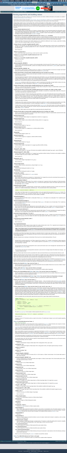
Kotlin (36, 3)
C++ (28, 3)
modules (62, 11)
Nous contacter (20, 451)
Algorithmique (15, 3)
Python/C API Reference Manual (18, 11)
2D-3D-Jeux (20, 3)
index (65, 11)
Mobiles (44, 2)
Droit (49, 0)
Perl (45, 3)
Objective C (40, 3)
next (59, 11)
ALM (19, 2)
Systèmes (47, 2)
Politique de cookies (46, 451)
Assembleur (24, 3)
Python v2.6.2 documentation (7, 11)
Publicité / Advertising (33, 451)
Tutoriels (17, 0)
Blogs (25, 0)
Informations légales (40, 451)
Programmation (35, 2)
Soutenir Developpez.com (26, 451)
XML (57, 3)
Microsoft (22, 2)
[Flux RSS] (63, 5)
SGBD (39, 2)
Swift (53, 3)
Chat (29, 0)
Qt (55, 3)
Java (25, 2)
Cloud (15, 2)
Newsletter (35, 0)
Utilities (25, 11)
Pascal (43, 3)
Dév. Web (28, 2)
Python (48, 3)
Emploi (40, 0)
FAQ (22, 0)
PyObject (25, 263)
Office (41, 2)
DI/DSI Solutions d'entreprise (9, 2)
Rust (51, 3)
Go (34, 3)
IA (17, 2)
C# (30, 3)
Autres (60, 3)
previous (56, 11)
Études (45, 0)
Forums (12, 0)
